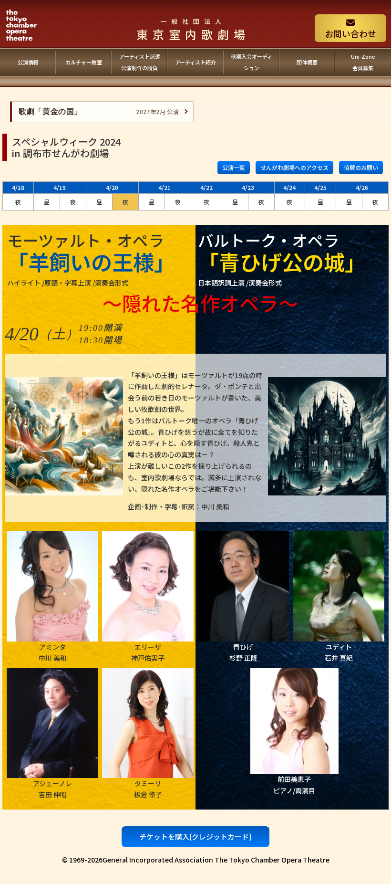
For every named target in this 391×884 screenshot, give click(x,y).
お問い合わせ (350, 33)
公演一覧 (233, 167)
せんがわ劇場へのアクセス (294, 167)
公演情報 (28, 62)
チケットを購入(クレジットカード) (195, 836)
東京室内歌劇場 (193, 29)
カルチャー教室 (83, 62)
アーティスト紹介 (195, 62)
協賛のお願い (361, 167)
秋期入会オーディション (251, 62)
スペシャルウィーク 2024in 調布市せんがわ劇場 (66, 147)
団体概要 (307, 62)
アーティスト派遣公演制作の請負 (139, 62)
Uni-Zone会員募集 (363, 62)
